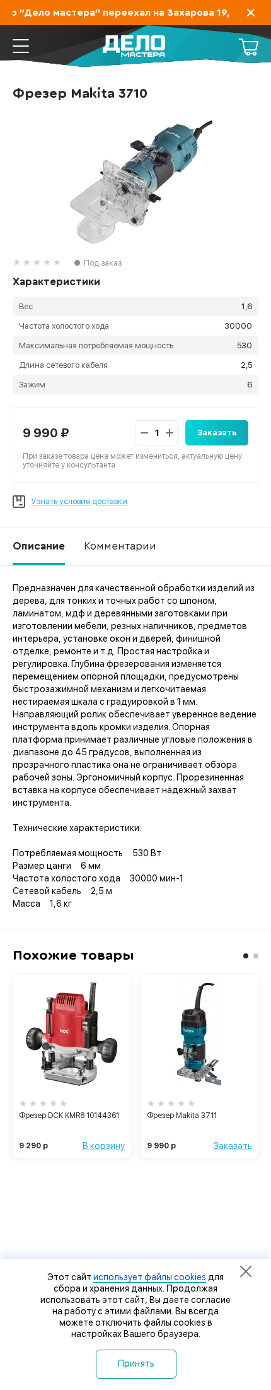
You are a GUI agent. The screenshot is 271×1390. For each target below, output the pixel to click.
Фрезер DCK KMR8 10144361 (69, 1115)
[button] (245, 955)
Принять (136, 1363)
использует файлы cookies (149, 1277)
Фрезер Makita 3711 (182, 1115)
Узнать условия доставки (79, 501)
